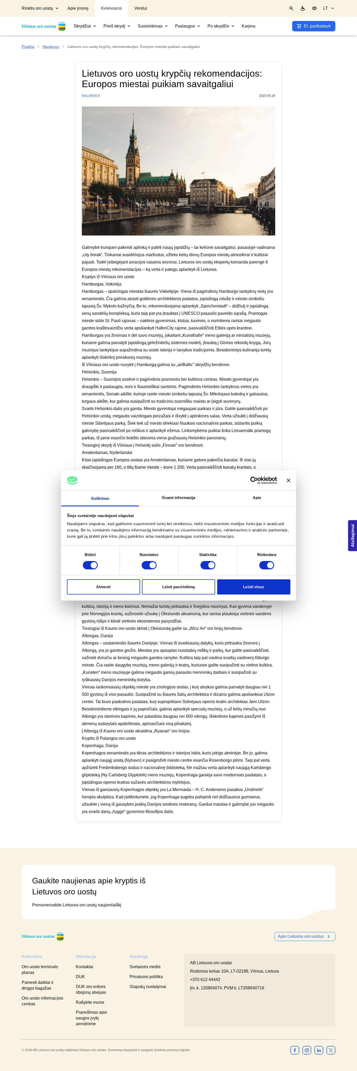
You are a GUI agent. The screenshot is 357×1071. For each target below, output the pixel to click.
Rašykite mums (90, 1002)
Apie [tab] (257, 497)
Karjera (248, 26)
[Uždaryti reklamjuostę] (288, 480)
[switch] (149, 565)
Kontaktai (84, 967)
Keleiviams (111, 8)
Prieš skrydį (114, 26)
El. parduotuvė (317, 26)
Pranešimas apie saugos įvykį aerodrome (91, 1018)
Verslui (140, 8)
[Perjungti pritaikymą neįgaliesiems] (314, 8)
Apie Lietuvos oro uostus (301, 936)
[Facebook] (294, 1050)
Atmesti (103, 587)
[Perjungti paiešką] (291, 8)
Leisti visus (253, 587)
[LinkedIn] (318, 1050)
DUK (80, 976)
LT (325, 8)
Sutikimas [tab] (100, 498)
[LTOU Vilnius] (43, 936)
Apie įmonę (78, 8)
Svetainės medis (145, 967)
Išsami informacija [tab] (178, 497)
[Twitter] (330, 1050)
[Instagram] (306, 1050)
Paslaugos (185, 26)
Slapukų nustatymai (148, 986)
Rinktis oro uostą (37, 8)
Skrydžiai (82, 26)
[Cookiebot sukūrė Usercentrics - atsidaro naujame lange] (254, 480)
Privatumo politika (146, 976)
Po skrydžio (218, 26)
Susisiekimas (150, 26)
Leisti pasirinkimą (178, 587)
